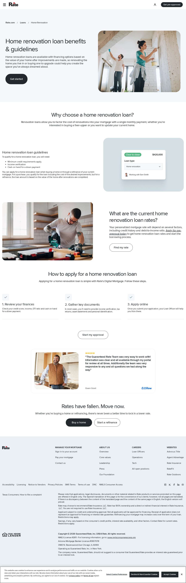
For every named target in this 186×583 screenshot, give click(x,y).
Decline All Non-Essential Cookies (144, 574)
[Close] (182, 574)
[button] (4, 4)
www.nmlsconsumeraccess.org (121, 537)
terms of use (88, 576)
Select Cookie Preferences (116, 574)
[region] (93, 575)
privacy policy (74, 576)
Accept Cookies (170, 574)
